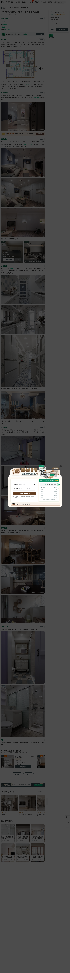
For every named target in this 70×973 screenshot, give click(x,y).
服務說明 (32, 496)
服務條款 (23, 496)
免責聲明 (14, 497)
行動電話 (16, 488)
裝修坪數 (16, 484)
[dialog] (35, 486)
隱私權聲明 (28, 496)
